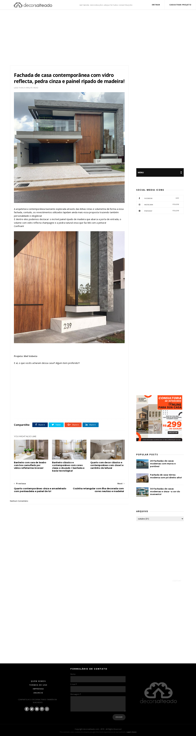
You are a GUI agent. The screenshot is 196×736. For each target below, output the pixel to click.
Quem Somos (38, 681)
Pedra (61, 412)
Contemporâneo (27, 412)
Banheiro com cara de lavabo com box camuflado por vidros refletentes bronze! (30, 465)
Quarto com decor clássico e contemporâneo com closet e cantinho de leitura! (107, 465)
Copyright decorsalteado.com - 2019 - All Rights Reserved (98, 729)
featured (39, 412)
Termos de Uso (38, 685)
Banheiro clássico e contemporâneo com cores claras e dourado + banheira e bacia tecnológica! (68, 466)
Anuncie (38, 693)
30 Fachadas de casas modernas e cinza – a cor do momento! (165, 491)
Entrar (156, 5)
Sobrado (69, 412)
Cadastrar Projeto (180, 5)
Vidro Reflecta (79, 412)
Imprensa (38, 689)
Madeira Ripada (50, 412)
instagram (161, 205)
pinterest (161, 211)
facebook (161, 198)
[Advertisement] (98, 38)
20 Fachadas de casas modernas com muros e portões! (163, 464)
